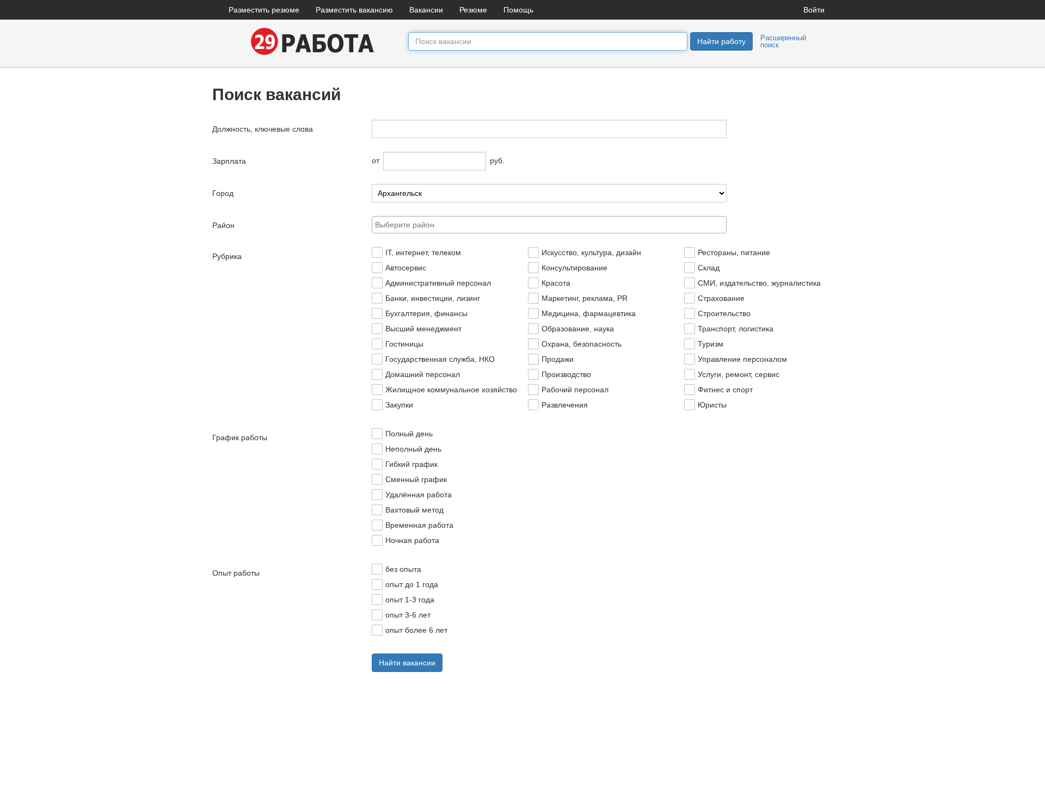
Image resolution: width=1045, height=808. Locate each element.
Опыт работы (236, 573)
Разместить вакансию (354, 9)
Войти (814, 9)
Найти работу (721, 41)
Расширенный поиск (783, 41)
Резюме (473, 9)
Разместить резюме (264, 9)
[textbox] (552, 224)
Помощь (518, 9)
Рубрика (227, 256)
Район (223, 225)
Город (222, 193)
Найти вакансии (407, 662)
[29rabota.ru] (310, 40)
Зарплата (229, 161)
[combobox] (549, 224)
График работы (239, 437)
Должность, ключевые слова (262, 129)
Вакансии (426, 9)
